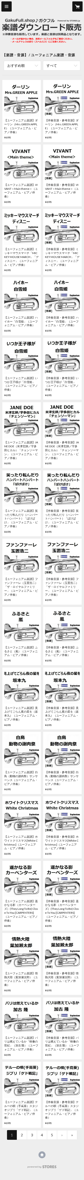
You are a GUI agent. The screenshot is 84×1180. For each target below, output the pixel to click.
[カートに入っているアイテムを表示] (77, 6)
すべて (51, 65)
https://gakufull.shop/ (42, 1154)
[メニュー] (6, 6)
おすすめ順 (16, 65)
